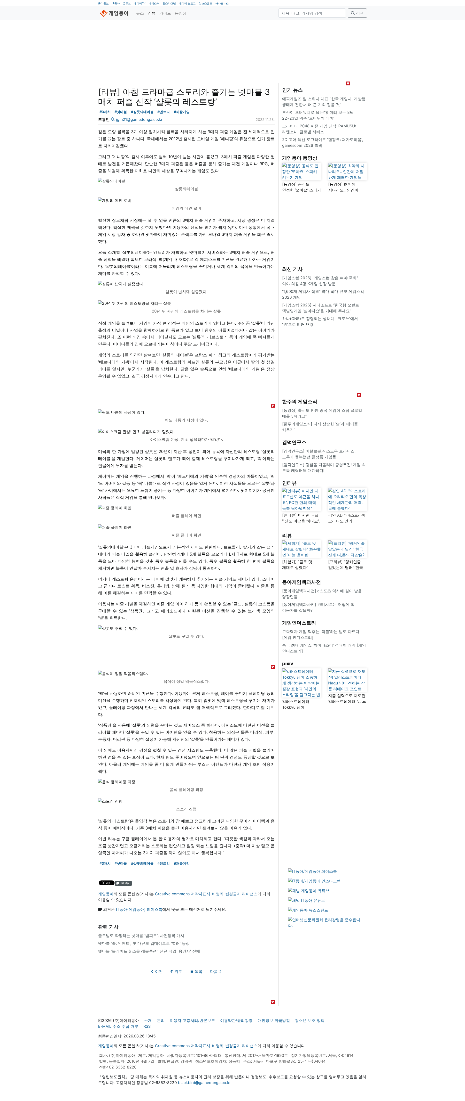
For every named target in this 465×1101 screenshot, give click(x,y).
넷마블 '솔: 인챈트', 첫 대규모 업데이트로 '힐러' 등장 (144, 943)
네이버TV (140, 3)
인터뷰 (289, 483)
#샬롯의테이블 (142, 112)
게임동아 (106, 893)
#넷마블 (121, 112)
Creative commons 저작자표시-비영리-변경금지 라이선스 (206, 893)
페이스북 (154, 3)
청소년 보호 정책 (310, 1020)
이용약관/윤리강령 (236, 1020)
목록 (198, 971)
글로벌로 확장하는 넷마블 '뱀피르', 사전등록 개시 (141, 935)
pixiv (287, 663)
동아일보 (103, 3)
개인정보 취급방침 (274, 1020)
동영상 (180, 13)
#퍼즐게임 (182, 112)
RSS (147, 1026)
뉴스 (140, 13)
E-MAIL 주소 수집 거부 (118, 1026)
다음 (214, 971)
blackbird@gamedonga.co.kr (204, 1082)
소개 (148, 1020)
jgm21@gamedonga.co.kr (139, 119)
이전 (158, 971)
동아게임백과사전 (301, 582)
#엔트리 (163, 112)
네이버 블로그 (187, 3)
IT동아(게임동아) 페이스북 (139, 909)
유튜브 (127, 3)
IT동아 (116, 3)
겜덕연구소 (294, 442)
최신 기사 (292, 269)
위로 (177, 971)
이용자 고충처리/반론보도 (192, 1020)
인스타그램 (169, 3)
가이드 (165, 13)
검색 (359, 13)
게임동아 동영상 (299, 158)
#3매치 (105, 112)
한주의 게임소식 (299, 401)
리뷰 (151, 13)
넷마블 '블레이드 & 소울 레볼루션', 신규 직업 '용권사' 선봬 (149, 951)
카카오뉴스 (222, 3)
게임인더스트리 (299, 623)
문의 (161, 1020)
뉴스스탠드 (205, 3)
